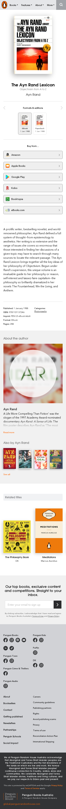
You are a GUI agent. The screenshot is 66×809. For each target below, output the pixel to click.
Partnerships (9, 729)
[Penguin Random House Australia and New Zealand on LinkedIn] (5, 648)
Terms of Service (32, 788)
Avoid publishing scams (44, 719)
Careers (36, 696)
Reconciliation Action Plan (45, 735)
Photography (40, 311)
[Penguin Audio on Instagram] (5, 686)
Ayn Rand (33, 94)
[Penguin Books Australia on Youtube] (24, 640)
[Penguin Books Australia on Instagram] (11, 640)
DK (17, 560)
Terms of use (39, 730)
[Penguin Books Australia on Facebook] (5, 640)
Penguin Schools (12, 736)
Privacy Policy (53, 616)
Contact (7, 709)
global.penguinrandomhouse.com (21, 804)
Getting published (13, 716)
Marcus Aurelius (49, 560)
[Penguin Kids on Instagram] (41, 640)
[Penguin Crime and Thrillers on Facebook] (5, 673)
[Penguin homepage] (4, 5)
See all (6, 474)
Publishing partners (42, 707)
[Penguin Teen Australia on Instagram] (11, 661)
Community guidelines (44, 702)
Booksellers (9, 703)
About (6, 696)
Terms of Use (38, 616)
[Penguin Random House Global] (12, 796)
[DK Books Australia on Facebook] (35, 665)
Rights (36, 713)
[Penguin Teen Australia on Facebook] (5, 661)
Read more (8, 432)
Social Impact (10, 743)
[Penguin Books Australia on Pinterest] (18, 640)
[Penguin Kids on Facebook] (35, 640)
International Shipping (43, 741)
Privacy (36, 724)
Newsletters (9, 723)
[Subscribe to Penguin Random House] (57, 605)
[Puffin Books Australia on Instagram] (35, 652)
